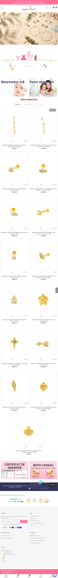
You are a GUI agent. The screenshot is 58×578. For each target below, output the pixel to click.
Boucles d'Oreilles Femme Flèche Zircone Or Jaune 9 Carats (43, 364)
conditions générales (43, 488)
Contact (32, 525)
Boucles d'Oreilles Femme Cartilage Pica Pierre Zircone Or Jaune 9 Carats (44, 407)
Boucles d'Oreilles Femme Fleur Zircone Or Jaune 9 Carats (43, 320)
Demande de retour (35, 516)
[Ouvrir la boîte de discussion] (55, 575)
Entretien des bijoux (35, 521)
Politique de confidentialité (36, 540)
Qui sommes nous (5, 535)
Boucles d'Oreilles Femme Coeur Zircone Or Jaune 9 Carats (14, 189)
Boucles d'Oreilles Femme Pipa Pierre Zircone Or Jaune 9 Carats (14, 233)
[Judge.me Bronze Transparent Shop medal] (40, 500)
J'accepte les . (40, 488)
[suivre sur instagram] (4, 561)
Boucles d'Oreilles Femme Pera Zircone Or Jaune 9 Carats (14, 320)
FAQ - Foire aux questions (36, 523)
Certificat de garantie (6, 538)
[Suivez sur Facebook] (1, 561)
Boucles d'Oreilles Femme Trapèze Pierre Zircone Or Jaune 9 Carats (43, 276)
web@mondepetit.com (9, 553)
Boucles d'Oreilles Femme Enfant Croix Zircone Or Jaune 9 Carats (14, 364)
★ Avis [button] (57, 290)
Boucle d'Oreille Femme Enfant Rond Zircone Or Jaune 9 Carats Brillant (43, 145)
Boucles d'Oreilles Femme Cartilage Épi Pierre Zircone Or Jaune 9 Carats (29, 451)
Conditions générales (35, 543)
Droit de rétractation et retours (37, 538)
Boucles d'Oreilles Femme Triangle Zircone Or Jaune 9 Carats (14, 276)
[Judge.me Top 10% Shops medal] (46, 500)
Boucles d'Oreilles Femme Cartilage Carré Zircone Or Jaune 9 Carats (43, 233)
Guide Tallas (33, 518)
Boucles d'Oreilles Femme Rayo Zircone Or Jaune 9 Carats (14, 407)
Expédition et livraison (35, 535)
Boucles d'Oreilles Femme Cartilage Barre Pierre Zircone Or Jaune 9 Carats (43, 189)
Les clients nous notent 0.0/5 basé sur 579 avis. (11, 495)
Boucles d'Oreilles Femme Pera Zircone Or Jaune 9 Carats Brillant (14, 145)
